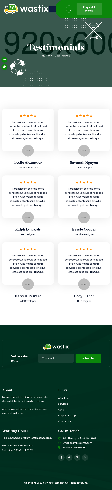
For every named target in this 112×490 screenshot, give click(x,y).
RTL (4, 59)
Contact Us (64, 421)
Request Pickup (67, 415)
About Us (63, 398)
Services (63, 404)
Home (46, 55)
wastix (50, 482)
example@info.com (81, 443)
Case (61, 409)
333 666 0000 (78, 447)
